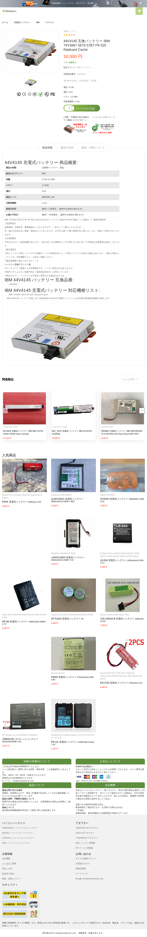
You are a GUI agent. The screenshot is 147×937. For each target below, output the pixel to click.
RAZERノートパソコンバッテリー (17, 833)
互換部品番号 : (70, 74)
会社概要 (6, 858)
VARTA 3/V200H (107, 495)
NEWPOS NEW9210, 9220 (63, 553)
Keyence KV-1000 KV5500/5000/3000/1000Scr (72, 614)
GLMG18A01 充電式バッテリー (67, 499)
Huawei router (58, 673)
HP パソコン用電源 (84, 848)
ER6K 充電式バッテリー (14, 502)
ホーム (5, 22)
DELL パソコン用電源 (85, 843)
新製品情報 (81, 868)
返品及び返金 (8, 873)
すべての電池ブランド (86, 858)
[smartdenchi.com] (36, 10)
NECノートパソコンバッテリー (16, 843)
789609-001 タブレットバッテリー (20, 739)
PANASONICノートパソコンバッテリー (20, 828)
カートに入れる (84, 108)
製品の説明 (67, 147)
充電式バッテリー (22, 22)
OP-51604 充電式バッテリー (66, 618)
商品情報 (47, 147)
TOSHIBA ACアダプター (86, 838)
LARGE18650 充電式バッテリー (67, 557)
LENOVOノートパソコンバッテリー (18, 838)
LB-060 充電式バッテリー (113, 560)
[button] (139, 11)
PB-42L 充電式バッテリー (64, 742)
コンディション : (71, 80)
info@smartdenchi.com (93, 878)
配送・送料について (93, 147)
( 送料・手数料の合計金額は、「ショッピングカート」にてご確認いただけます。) (89, 118)
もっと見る (129, 379)
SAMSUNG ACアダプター (87, 828)
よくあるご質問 (9, 863)
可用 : (66, 62)
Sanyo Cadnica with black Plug (114, 614)
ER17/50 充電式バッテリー (114, 683)
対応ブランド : (70, 67)
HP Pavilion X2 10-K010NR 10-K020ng (19, 735)
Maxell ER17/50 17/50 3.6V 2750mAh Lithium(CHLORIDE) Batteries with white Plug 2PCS (121, 676)
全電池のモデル (83, 863)
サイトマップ (82, 873)
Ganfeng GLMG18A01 (61, 495)
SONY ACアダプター (85, 833)
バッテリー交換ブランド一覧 (18, 264)
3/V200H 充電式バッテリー (114, 499)
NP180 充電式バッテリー (15, 621)
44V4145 (13, 284)
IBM (38, 22)
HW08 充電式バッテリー (64, 677)
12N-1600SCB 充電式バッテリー (117, 618)
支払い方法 (7, 868)
